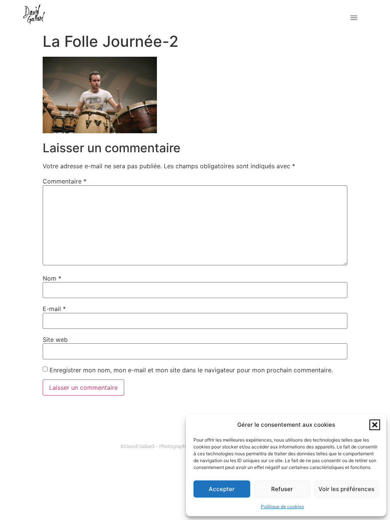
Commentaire (64, 181)
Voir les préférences (346, 489)
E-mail (54, 309)
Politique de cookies (282, 506)
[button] (375, 425)
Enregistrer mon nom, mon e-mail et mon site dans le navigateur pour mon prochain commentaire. (191, 370)
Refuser (282, 489)
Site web (55, 340)
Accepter (222, 489)
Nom (52, 278)
